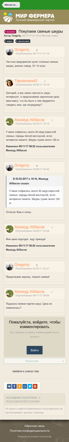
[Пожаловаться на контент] (59, 54)
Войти (35, 350)
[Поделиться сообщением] (64, 54)
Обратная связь (34, 426)
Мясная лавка (50, 35)
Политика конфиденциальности (30, 430)
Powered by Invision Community (34, 436)
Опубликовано (32, 53)
